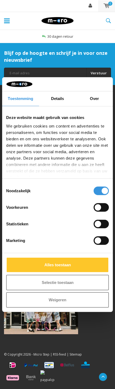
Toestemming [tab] (20, 98)
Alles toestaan (57, 265)
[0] (106, 5)
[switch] (101, 207)
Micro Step (41, 354)
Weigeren (57, 300)
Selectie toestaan (58, 282)
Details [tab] (57, 98)
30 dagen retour (60, 36)
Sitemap (76, 354)
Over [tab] (94, 98)
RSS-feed (59, 354)
